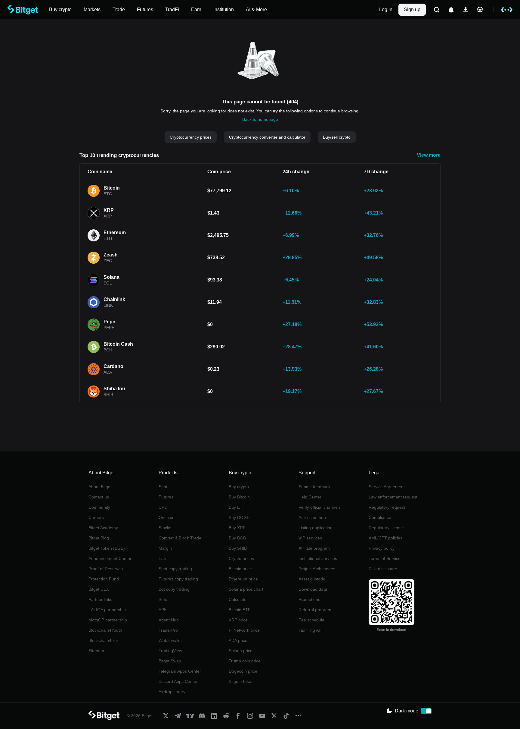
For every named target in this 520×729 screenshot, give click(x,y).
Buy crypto (239, 486)
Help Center (310, 497)
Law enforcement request (393, 497)
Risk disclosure (383, 568)
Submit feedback (314, 486)
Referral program (315, 609)
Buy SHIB (238, 548)
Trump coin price (245, 660)
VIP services (310, 538)
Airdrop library (172, 691)
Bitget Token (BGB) (106, 548)
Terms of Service (385, 558)
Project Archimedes (317, 568)
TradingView (170, 650)
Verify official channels (320, 507)
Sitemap (96, 650)
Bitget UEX (98, 589)
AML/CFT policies (385, 538)
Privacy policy (382, 548)
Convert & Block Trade (180, 538)
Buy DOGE (239, 517)
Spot (163, 486)
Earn (163, 558)
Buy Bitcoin (239, 497)
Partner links (100, 599)
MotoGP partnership (107, 619)
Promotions (309, 599)
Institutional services (318, 558)
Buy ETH (237, 507)
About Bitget (100, 486)
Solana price (240, 650)
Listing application (316, 527)
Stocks (165, 527)
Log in (385, 9)
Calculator (238, 599)
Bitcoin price (240, 568)
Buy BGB (237, 538)
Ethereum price (243, 579)
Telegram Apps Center (180, 671)
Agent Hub (169, 619)
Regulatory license (386, 527)
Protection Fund (103, 579)
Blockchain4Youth (105, 630)
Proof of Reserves (105, 568)
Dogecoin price (243, 671)
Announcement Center (110, 558)
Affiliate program (314, 548)
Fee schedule (311, 619)
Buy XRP (237, 527)
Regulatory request (387, 507)
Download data (313, 589)
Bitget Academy (103, 527)
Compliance (380, 517)
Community (99, 507)
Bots (163, 599)
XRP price (238, 619)
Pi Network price (244, 630)
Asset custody (312, 579)
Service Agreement (387, 486)
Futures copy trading (178, 579)
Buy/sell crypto (337, 137)
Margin (165, 548)
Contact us (98, 497)
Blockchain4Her (103, 640)
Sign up (412, 9)
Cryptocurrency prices (191, 137)
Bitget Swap (170, 660)
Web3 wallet (170, 640)
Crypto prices (241, 558)
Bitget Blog (98, 538)
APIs (163, 609)
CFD (163, 507)
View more (429, 155)
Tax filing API (311, 630)
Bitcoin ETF (240, 609)
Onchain (167, 517)
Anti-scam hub (312, 517)
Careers (96, 517)
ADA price (238, 640)
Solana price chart (246, 589)
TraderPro (168, 630)
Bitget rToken (241, 681)
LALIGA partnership (107, 609)
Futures (166, 497)
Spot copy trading (175, 568)
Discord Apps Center (178, 681)
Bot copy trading (174, 589)
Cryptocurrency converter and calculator (267, 137)
